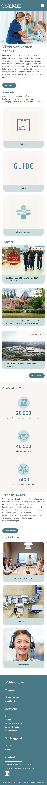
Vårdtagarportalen (12, 697)
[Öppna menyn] (42, 5)
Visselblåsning (11, 749)
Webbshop (9, 690)
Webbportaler (11, 730)
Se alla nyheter (36, 375)
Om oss (8, 720)
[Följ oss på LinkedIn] (7, 773)
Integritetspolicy (11, 746)
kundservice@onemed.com (22, 768)
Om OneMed (9, 85)
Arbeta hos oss (10, 531)
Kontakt (8, 716)
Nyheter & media (12, 727)
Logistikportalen (11, 701)
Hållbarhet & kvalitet (13, 723)
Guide (7, 693)
